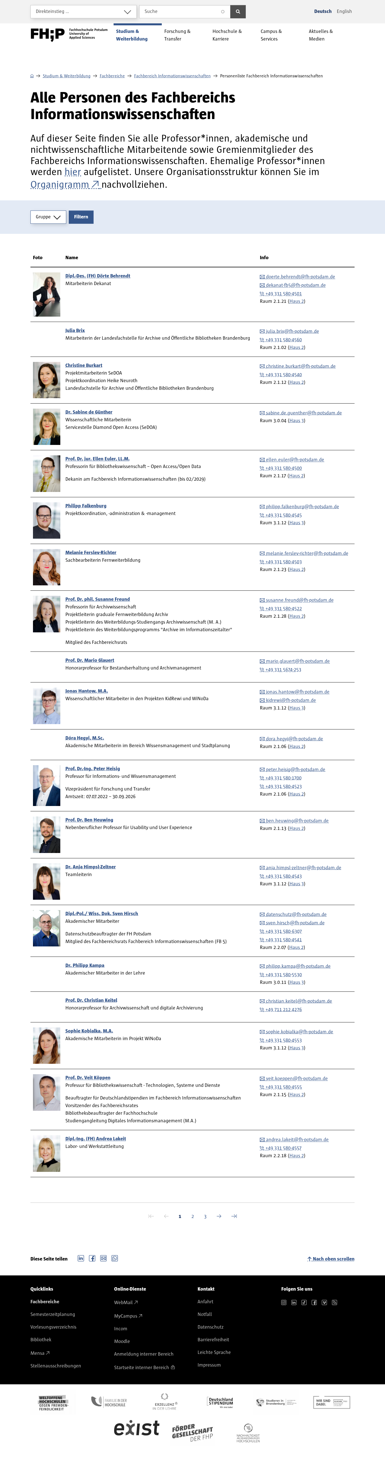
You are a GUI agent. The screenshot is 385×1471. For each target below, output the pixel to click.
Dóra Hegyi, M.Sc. (84, 738)
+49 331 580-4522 (283, 608)
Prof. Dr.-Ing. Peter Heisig (92, 768)
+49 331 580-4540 (283, 374)
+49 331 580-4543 (283, 876)
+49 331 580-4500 (283, 468)
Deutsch (323, 11)
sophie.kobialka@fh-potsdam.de (299, 1032)
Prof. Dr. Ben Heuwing (89, 820)
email (103, 1258)
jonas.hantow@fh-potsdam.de (297, 692)
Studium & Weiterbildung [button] (132, 35)
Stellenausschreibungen (55, 1366)
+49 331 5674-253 (283, 669)
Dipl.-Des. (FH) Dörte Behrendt (97, 276)
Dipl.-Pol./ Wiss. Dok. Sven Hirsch (101, 913)
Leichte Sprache (214, 1352)
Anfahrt (205, 1301)
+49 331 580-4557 (283, 1148)
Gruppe (43, 217)
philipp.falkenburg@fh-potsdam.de (302, 506)
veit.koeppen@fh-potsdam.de (297, 1078)
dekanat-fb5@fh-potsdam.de (296, 285)
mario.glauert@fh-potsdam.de (298, 661)
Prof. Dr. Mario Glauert (89, 660)
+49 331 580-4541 (283, 939)
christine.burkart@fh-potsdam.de (301, 366)
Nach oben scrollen (334, 1259)
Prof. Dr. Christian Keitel (91, 1000)
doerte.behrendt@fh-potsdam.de (300, 276)
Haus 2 (296, 301)
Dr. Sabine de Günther (88, 412)
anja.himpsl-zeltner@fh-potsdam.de (303, 867)
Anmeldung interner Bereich (144, 1354)
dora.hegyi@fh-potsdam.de (294, 739)
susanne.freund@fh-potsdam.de (300, 600)
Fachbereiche (112, 76)
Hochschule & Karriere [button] (227, 35)
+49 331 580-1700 (283, 778)
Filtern (81, 217)
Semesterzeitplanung (52, 1314)
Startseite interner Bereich (141, 1367)
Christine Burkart (83, 365)
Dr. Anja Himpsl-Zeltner (90, 867)
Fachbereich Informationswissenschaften (172, 76)
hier (73, 172)
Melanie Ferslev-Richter (90, 552)
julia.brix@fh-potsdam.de (292, 331)
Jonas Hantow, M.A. (86, 691)
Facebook (92, 1258)
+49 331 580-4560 (283, 339)
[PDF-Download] (100, 185)
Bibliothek (40, 1339)
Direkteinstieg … (52, 11)
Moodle (122, 1341)
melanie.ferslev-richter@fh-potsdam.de (307, 553)
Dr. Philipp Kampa (84, 965)
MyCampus (125, 1316)
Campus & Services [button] (271, 35)
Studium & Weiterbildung (66, 76)
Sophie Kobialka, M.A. (89, 1031)
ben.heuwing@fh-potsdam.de (297, 820)
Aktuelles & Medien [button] (321, 35)
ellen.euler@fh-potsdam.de (295, 459)
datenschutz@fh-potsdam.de (296, 914)
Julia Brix (75, 330)
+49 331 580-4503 (283, 562)
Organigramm (59, 185)
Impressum (209, 1365)
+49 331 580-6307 (283, 931)
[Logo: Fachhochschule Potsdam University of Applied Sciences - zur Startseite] (69, 35)
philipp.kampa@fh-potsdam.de (298, 966)
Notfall (205, 1314)
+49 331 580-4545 (283, 515)
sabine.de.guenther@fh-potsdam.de (304, 413)
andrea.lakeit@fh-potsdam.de (297, 1139)
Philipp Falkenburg (86, 506)
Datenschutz (211, 1327)
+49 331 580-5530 (283, 974)
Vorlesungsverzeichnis (53, 1327)
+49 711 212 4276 (283, 1009)
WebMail (123, 1302)
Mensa (37, 1353)
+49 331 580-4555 (283, 1087)
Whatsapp (115, 1258)
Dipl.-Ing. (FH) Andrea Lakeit (95, 1138)
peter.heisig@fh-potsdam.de (295, 769)
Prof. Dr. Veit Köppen (87, 1077)
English (344, 11)
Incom (120, 1328)
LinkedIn (81, 1258)
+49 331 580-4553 (283, 1040)
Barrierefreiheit (213, 1339)
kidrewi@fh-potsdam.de (291, 700)
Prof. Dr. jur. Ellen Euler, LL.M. (97, 459)
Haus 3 (296, 420)
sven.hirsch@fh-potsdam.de (295, 923)
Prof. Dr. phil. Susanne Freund (97, 599)
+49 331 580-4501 (283, 293)
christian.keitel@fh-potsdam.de (299, 1001)
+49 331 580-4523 (283, 786)
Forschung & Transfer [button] (177, 35)
